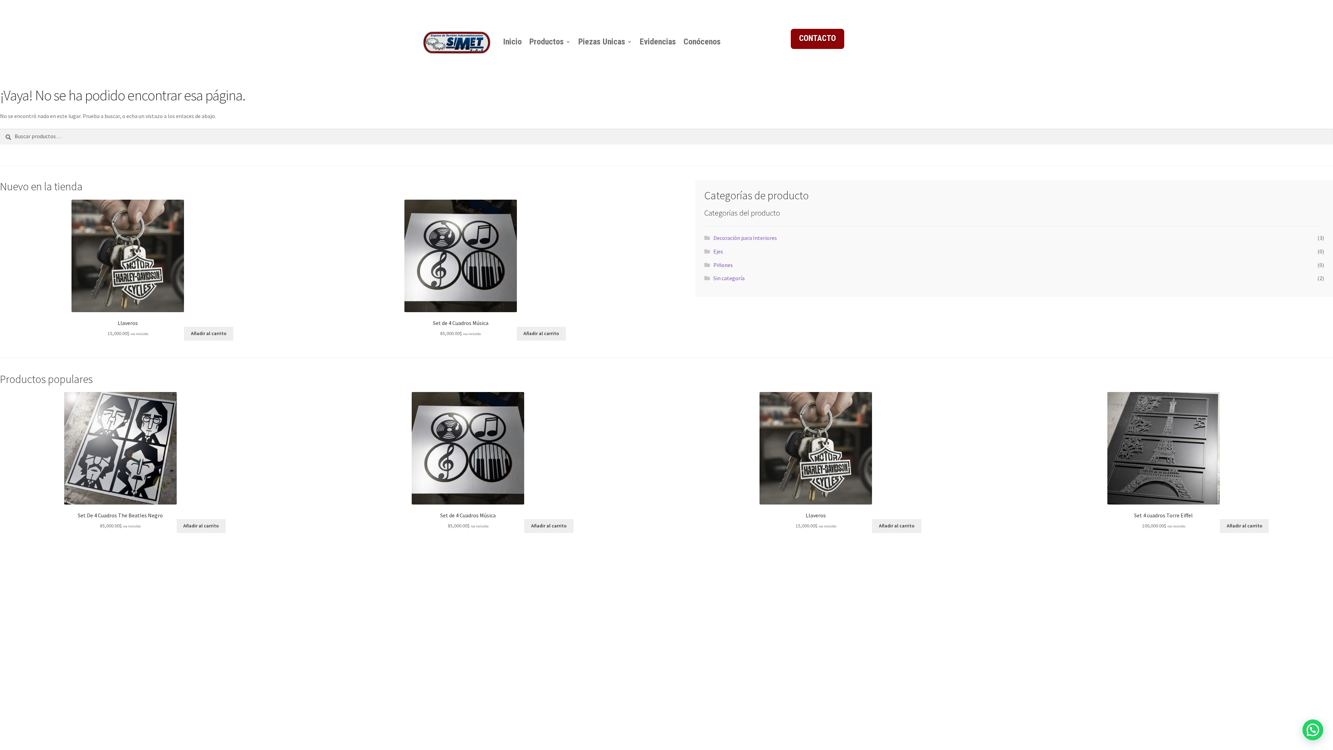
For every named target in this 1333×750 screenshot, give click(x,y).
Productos (546, 42)
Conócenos (702, 42)
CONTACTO (817, 38)
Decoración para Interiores (745, 237)
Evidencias (658, 42)
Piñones (723, 264)
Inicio (512, 42)
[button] (1312, 729)
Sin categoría (729, 278)
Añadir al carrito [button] (208, 333)
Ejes (718, 251)
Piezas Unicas (601, 42)
